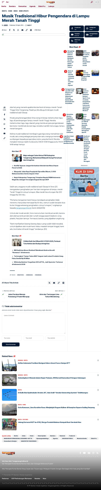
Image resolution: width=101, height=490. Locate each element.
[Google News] (91, 34)
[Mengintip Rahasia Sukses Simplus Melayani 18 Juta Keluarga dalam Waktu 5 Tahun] (79, 53)
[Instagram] (91, 28)
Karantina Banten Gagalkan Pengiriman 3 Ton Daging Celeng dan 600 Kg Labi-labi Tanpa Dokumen (70, 123)
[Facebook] (76, 28)
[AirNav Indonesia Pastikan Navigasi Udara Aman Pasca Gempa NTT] (9, 365)
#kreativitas (20, 275)
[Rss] (97, 453)
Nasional (62, 436)
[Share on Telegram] (4, 128)
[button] (3, 2)
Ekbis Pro (94, 438)
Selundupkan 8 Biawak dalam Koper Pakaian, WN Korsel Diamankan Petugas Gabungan (52, 378)
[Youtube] (76, 34)
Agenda (55, 438)
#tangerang (38, 275)
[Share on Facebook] (10, 30)
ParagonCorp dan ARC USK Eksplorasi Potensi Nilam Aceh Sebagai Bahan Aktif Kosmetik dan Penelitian (69, 96)
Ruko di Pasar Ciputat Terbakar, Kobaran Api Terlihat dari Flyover (71, 78)
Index (16, 11)
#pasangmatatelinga (42, 438)
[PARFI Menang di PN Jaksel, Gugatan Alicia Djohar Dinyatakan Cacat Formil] (95, 53)
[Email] (22, 30)
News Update (24, 11)
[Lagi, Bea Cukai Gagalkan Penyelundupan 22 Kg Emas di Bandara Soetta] (79, 138)
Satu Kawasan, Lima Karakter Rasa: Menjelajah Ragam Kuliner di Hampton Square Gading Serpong (56, 407)
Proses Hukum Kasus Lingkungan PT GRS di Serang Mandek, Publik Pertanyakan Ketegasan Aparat (86, 123)
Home (10, 11)
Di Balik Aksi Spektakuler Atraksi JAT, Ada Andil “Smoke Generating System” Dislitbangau (53, 393)
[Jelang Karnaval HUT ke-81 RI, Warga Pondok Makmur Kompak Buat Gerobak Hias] (9, 424)
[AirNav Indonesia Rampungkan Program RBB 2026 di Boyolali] (95, 73)
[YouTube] (84, 453)
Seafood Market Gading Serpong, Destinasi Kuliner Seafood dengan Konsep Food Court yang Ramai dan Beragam (87, 148)
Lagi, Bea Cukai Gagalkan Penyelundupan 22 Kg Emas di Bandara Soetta (69, 139)
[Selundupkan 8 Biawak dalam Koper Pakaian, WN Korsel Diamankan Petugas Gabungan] (9, 380)
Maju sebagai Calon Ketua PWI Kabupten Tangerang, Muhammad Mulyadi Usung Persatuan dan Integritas (42, 157)
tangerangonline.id (23, 208)
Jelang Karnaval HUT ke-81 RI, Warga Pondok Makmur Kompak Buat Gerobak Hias (49, 422)
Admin (6, 25)
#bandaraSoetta (82, 438)
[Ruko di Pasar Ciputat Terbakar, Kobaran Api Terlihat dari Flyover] (79, 73)
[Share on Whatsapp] (18, 30)
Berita (4, 11)
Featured (25, 419)
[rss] (76, 41)
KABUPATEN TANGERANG (28, 441)
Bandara (20, 360)
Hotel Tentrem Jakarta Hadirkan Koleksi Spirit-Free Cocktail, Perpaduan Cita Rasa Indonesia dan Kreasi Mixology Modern (86, 99)
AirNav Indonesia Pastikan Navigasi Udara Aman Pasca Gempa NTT (44, 363)
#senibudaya (29, 275)
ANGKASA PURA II (67, 438)
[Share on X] (14, 30)
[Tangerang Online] (50, 2)
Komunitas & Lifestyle (10, 441)
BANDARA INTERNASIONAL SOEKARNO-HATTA (18, 438)
